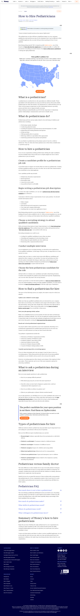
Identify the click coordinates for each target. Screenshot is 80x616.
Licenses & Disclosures (35, 592)
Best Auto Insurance (34, 559)
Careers (32, 599)
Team (31, 581)
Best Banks (6, 564)
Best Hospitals (7, 583)
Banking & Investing (50, 1)
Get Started (40, 91)
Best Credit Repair (34, 555)
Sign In (77, 1)
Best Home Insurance (35, 564)
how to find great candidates (52, 48)
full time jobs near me (25, 230)
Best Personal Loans (34, 557)
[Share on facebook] (59, 551)
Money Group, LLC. (34, 605)
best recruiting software (33, 284)
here (56, 612)
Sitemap (32, 597)
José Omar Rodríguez (33, 20)
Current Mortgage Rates (9, 550)
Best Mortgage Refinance (9, 557)
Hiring (25, 11)
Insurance (20, 1)
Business (20, 11)
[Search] (2, 1)
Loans (26, 1)
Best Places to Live (8, 585)
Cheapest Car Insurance (35, 562)
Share (59, 11)
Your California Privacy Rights (36, 590)
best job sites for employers (32, 47)
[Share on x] (61, 551)
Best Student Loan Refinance (36, 552)
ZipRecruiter (48, 45)
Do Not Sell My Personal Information (38, 588)
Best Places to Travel (8, 588)
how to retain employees (53, 280)
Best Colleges (7, 581)
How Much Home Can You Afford (11, 555)
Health (57, 1)
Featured (64, 1)
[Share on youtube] (66, 551)
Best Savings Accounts (9, 566)
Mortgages (32, 1)
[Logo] (6, 1)
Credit (14, 1)
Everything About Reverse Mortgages (12, 559)
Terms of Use (33, 585)
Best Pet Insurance (8, 592)
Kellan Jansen (22, 20)
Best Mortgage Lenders (9, 552)
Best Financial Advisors (35, 571)
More (69, 1)
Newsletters (6, 576)
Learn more (51, 7)
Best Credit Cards (8, 562)
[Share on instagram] (64, 551)
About (31, 576)
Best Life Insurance (34, 566)
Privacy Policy (33, 583)
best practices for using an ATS (46, 320)
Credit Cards (40, 1)
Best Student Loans (34, 550)
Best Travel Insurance (8, 590)
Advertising (32, 595)
